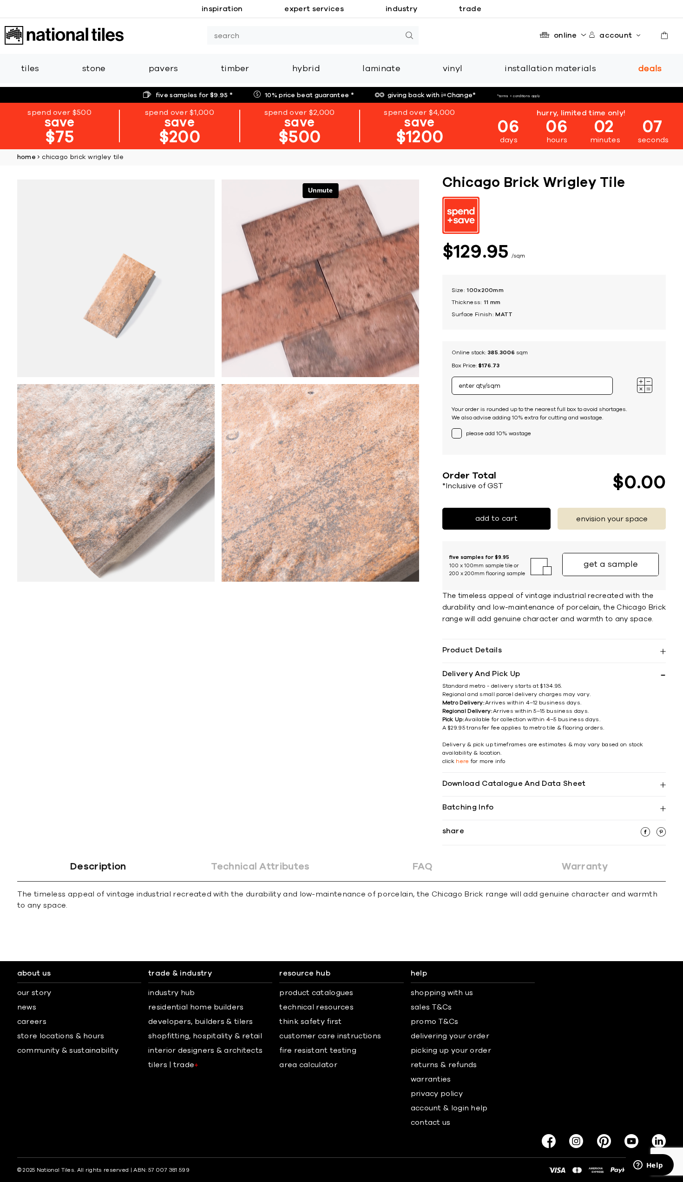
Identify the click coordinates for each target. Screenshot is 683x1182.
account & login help (449, 1108)
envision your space (612, 519)
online (565, 35)
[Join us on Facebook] (549, 1141)
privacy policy (437, 1093)
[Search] (409, 35)
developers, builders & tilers (200, 1021)
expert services (314, 9)
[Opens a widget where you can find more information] (648, 1165)
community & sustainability (68, 1050)
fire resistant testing (317, 1050)
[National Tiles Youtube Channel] (631, 1141)
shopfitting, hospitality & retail (205, 1036)
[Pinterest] (604, 1141)
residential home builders (196, 1007)
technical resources (316, 1007)
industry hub (171, 992)
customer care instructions (330, 1036)
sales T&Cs (431, 1007)
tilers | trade (173, 1065)
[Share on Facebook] (646, 834)
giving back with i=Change (431, 95)
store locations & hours (61, 1036)
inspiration (222, 9)
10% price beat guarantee (309, 95)
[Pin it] (661, 834)
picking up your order (451, 1050)
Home (26, 157)
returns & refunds (444, 1065)
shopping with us (442, 992)
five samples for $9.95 (194, 95)
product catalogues (316, 992)
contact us (431, 1122)
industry (401, 9)
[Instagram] (576, 1141)
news (26, 1007)
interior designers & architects (205, 1050)
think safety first (310, 1021)
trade (470, 9)
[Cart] (664, 35)
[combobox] (303, 35)
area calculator (308, 1065)
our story (34, 992)
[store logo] (64, 35)
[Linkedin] (659, 1141)
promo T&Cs (435, 1021)
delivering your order (450, 1036)
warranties (431, 1079)
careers (31, 1021)
